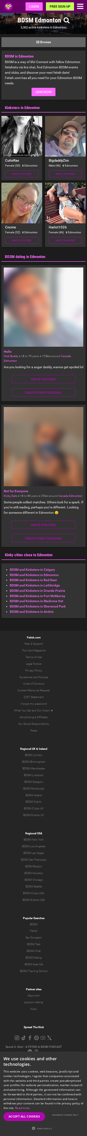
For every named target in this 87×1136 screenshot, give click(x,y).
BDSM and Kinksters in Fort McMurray (37, 596)
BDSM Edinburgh (33, 788)
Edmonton (10, 360)
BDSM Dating (34, 957)
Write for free (22, 174)
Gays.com (34, 995)
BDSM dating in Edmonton (25, 256)
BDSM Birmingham (33, 761)
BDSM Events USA (34, 900)
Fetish (34, 930)
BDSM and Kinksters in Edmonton (34, 575)
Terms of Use (34, 657)
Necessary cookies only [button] (65, 1115)
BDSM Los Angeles (33, 846)
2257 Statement (34, 697)
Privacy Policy (33, 670)
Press (33, 730)
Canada (66, 356)
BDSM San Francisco (33, 859)
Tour (25, 650)
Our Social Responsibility (33, 724)
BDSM (33, 924)
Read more (22, 1108)
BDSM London (33, 755)
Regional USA (33, 833)
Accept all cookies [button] (24, 1116)
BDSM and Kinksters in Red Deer (33, 580)
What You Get (22, 710)
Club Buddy (11, 356)
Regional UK (27, 748)
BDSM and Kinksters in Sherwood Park (38, 606)
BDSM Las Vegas (33, 853)
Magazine (39, 650)
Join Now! (43, 92)
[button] (43, 1128)
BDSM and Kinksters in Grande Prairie (37, 590)
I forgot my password (33, 703)
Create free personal (43, 393)
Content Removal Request (33, 690)
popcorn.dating (33, 1002)
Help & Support (33, 643)
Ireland (43, 748)
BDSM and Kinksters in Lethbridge (35, 585)
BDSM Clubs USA (33, 893)
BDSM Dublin (34, 801)
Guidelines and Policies (33, 677)
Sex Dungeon (34, 937)
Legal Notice (33, 663)
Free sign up (60, 6)
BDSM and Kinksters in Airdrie (32, 612)
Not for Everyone (16, 491)
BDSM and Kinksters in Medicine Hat (36, 601)
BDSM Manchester (34, 768)
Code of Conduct (33, 683)
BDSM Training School (34, 971)
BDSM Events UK (33, 815)
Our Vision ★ (45, 710)
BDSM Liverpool (33, 775)
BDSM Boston (33, 866)
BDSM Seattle (34, 886)
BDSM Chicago (34, 879)
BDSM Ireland (34, 795)
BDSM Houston (33, 873)
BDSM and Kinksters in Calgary (32, 569)
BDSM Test (33, 944)
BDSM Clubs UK (34, 808)
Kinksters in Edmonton (22, 107)
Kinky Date (10, 496)
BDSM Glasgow (33, 782)
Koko (33, 1009)
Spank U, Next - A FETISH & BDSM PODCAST (34, 1046)
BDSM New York (34, 839)
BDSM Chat (34, 951)
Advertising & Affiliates (34, 717)
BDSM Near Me (34, 964)
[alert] (43, 1093)
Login (34, 6)
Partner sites (34, 989)
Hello (8, 351)
